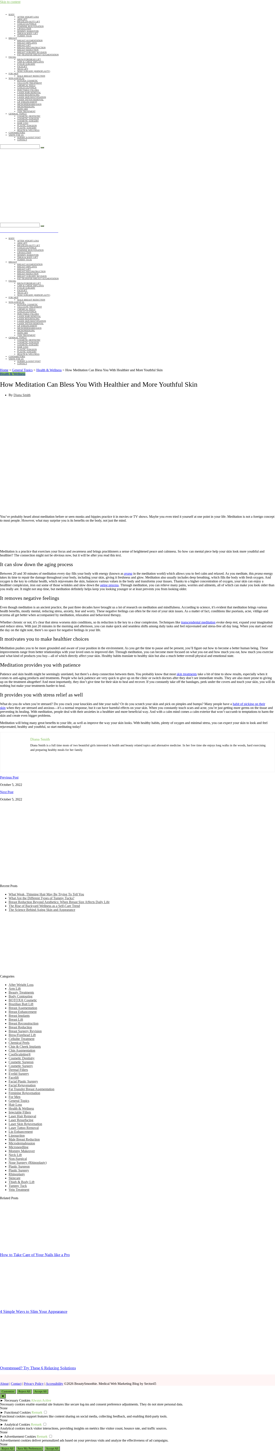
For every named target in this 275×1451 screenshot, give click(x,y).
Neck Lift (22, 69)
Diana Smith (22, 395)
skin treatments (187, 674)
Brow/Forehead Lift (29, 59)
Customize (8, 1391)
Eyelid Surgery (26, 64)
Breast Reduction (27, 50)
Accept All (40, 1391)
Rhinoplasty (17, 1174)
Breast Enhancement (23, 1012)
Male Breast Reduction (31, 76)
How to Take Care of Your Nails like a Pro (35, 1254)
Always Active (41, 1400)
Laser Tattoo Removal (30, 99)
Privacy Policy (34, 1383)
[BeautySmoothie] (44, 184)
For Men (13, 73)
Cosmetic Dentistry (28, 116)
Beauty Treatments (21, 992)
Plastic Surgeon (27, 125)
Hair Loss (22, 123)
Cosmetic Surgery (28, 121)
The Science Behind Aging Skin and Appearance (42, 910)
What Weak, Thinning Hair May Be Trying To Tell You (46, 894)
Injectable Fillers (28, 90)
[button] (44, 218)
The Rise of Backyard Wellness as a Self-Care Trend (44, 906)
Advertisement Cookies (20, 1436)
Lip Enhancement (27, 102)
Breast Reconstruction (31, 47)
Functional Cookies (17, 1412)
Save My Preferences (30, 1448)
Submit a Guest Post (29, 137)
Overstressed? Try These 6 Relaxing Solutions (38, 1368)
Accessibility (54, 1383)
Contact (22, 140)
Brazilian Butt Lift (28, 21)
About (4, 1383)
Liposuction (24, 28)
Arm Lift (22, 19)
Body (12, 14)
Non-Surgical (16, 78)
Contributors (17, 132)
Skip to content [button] (10, 2)
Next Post (6, 792)
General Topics (18, 114)
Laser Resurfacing (28, 95)
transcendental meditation (198, 622)
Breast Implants (27, 43)
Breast (13, 38)
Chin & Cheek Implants (30, 62)
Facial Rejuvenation (22, 1085)
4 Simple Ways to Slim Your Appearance (33, 1311)
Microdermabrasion (29, 104)
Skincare (22, 109)
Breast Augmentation (30, 40)
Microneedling (26, 106)
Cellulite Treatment (29, 83)
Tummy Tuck (24, 36)
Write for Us (16, 135)
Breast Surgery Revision (32, 52)
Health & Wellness (28, 130)
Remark (37, 1412)
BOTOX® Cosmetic (27, 80)
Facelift (22, 66)
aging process (109, 585)
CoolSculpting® (27, 24)
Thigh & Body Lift (27, 33)
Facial (12, 57)
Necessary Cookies (17, 1400)
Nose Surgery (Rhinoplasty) (33, 71)
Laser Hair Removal (29, 92)
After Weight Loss (28, 17)
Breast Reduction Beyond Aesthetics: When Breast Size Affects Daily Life (59, 902)
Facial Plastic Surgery (23, 1081)
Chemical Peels (26, 85)
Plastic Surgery (27, 128)
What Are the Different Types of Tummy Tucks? (41, 898)
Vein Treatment (26, 111)
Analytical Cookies (17, 1424)
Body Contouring (20, 996)
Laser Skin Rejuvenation (31, 97)
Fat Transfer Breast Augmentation (38, 54)
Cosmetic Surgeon (28, 118)
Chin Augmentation (22, 1050)
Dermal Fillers (18, 1070)
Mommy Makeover (28, 31)
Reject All (24, 1391)
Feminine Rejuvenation (30, 26)
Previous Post (9, 777)
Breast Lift (24, 45)
